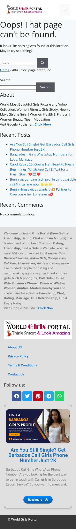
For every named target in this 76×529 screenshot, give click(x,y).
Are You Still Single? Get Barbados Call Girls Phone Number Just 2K (38, 455)
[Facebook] (16, 396)
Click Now (42, 124)
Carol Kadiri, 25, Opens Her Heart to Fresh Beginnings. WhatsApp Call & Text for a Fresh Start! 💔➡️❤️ (42, 169)
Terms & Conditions (22, 365)
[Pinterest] (38, 396)
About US (15, 347)
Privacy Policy (18, 356)
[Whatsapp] (59, 396)
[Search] (42, 63)
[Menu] (64, 10)
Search (5, 80)
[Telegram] (49, 396)
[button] (6, 455)
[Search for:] (18, 63)
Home (5, 70)
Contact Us (16, 374)
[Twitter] (27, 396)
